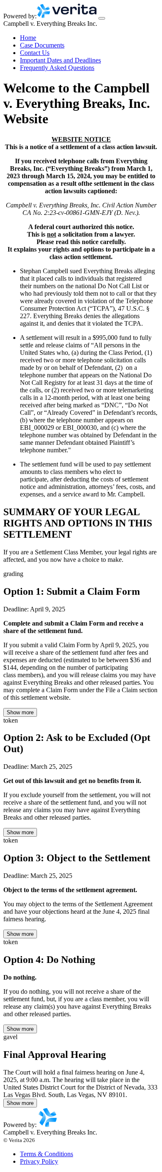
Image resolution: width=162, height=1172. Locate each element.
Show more (20, 712)
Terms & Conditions (46, 1153)
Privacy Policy (39, 1161)
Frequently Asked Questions (57, 67)
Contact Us (34, 52)
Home (28, 37)
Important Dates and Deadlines (60, 60)
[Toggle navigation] (101, 18)
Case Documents (42, 45)
